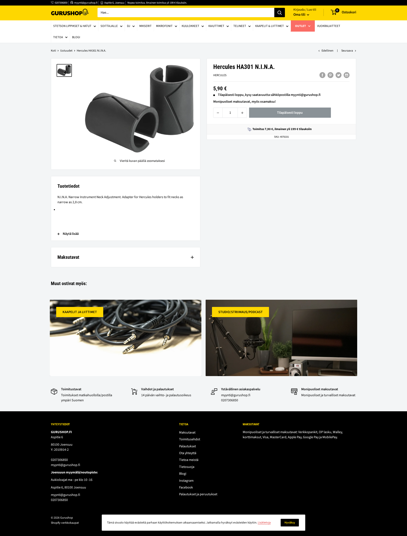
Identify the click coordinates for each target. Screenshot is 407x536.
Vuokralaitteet (328, 26)
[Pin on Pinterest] (330, 75)
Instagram (186, 480)
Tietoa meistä (188, 460)
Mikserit (145, 26)
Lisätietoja (264, 523)
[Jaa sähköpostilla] (347, 75)
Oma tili (299, 14)
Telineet (239, 26)
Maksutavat (187, 432)
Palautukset (187, 446)
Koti (53, 51)
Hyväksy (289, 523)
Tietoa (58, 37)
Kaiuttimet (216, 26)
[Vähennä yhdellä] (217, 113)
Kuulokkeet (190, 26)
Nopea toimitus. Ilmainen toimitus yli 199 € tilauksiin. (157, 3)
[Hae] (279, 12)
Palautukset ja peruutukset (198, 494)
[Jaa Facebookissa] (322, 75)
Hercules (219, 75)
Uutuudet (66, 51)
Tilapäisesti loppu (290, 113)
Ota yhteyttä (187, 453)
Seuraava (347, 51)
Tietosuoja (186, 467)
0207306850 (61, 3)
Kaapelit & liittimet (269, 26)
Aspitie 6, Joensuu (114, 3)
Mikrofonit (164, 26)
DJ (128, 26)
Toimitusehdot (189, 439)
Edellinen (327, 51)
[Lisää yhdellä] (242, 113)
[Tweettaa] (338, 75)
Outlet (300, 26)
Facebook (186, 487)
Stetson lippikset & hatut (72, 26)
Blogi (76, 37)
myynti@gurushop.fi (86, 3)
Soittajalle (109, 26)
